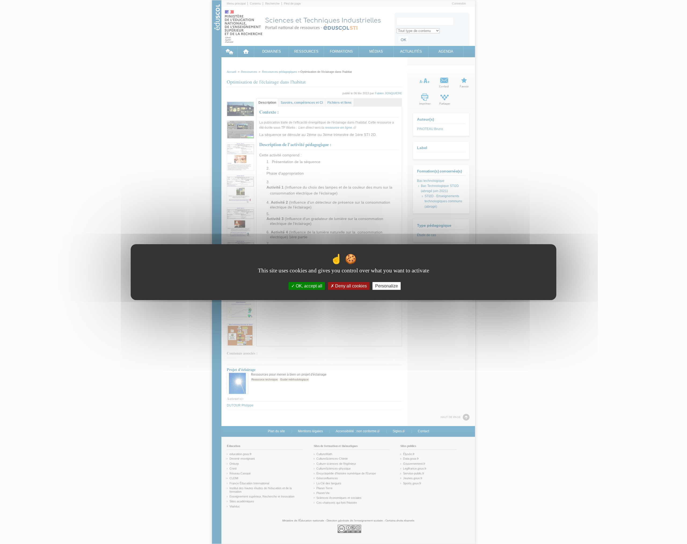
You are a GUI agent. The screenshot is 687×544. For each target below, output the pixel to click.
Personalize (386, 285)
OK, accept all (308, 285)
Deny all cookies (350, 285)
